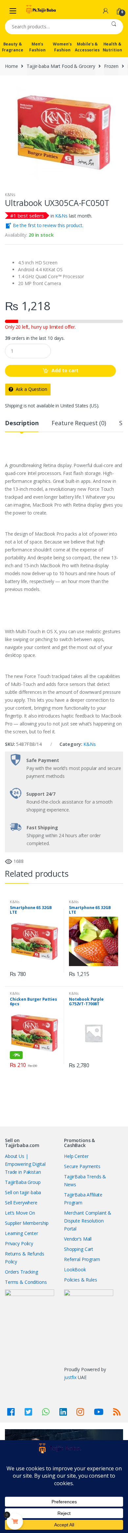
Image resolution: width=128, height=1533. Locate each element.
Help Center (76, 1156)
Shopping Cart (78, 1249)
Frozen (111, 66)
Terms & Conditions (26, 1282)
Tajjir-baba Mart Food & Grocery (61, 66)
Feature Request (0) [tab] (79, 423)
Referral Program (82, 1259)
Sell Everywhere (21, 1202)
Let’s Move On (20, 1213)
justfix (70, 1377)
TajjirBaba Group (23, 1182)
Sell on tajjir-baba (23, 1192)
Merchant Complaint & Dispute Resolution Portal (87, 1221)
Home (11, 66)
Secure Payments (82, 1166)
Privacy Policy (19, 1243)
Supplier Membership (27, 1223)
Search (113, 26)
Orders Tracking (21, 1272)
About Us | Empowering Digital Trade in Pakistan (25, 1164)
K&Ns (10, 194)
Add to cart (65, 370)
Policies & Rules (80, 1280)
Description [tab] (21, 423)
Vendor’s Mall (78, 1239)
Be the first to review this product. (47, 225)
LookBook (75, 1269)
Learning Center (21, 1233)
